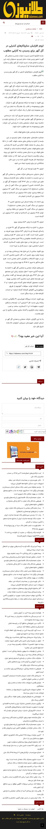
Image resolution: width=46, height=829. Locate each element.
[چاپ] (32, 36)
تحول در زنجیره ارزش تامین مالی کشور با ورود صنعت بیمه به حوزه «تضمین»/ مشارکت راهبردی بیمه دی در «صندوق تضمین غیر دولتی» (24, 644)
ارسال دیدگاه (37, 439)
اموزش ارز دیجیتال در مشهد (26, 809)
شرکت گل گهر (29, 346)
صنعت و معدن (31, 28)
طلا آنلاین (40, 809)
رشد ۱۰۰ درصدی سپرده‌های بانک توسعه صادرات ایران (22, 514)
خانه (40, 28)
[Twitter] (25, 367)
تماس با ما (20, 815)
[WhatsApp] (31, 367)
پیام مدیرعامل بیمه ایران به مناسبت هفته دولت (24, 591)
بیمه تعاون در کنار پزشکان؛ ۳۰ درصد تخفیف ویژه (24, 553)
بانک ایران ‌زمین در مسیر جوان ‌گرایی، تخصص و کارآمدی (22, 797)
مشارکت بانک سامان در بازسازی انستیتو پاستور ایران (23, 658)
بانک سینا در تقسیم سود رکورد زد (29, 766)
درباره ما (28, 815)
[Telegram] (38, 367)
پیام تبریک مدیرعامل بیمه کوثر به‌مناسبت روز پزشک (23, 637)
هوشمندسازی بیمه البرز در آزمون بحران (27, 612)
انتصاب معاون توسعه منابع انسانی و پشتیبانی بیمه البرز (21, 556)
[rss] (14, 815)
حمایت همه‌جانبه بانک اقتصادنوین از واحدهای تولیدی (22, 497)
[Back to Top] (42, 825)
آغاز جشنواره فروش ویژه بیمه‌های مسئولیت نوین (24, 588)
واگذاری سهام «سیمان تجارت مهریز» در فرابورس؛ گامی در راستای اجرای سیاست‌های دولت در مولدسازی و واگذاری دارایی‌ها (23, 599)
